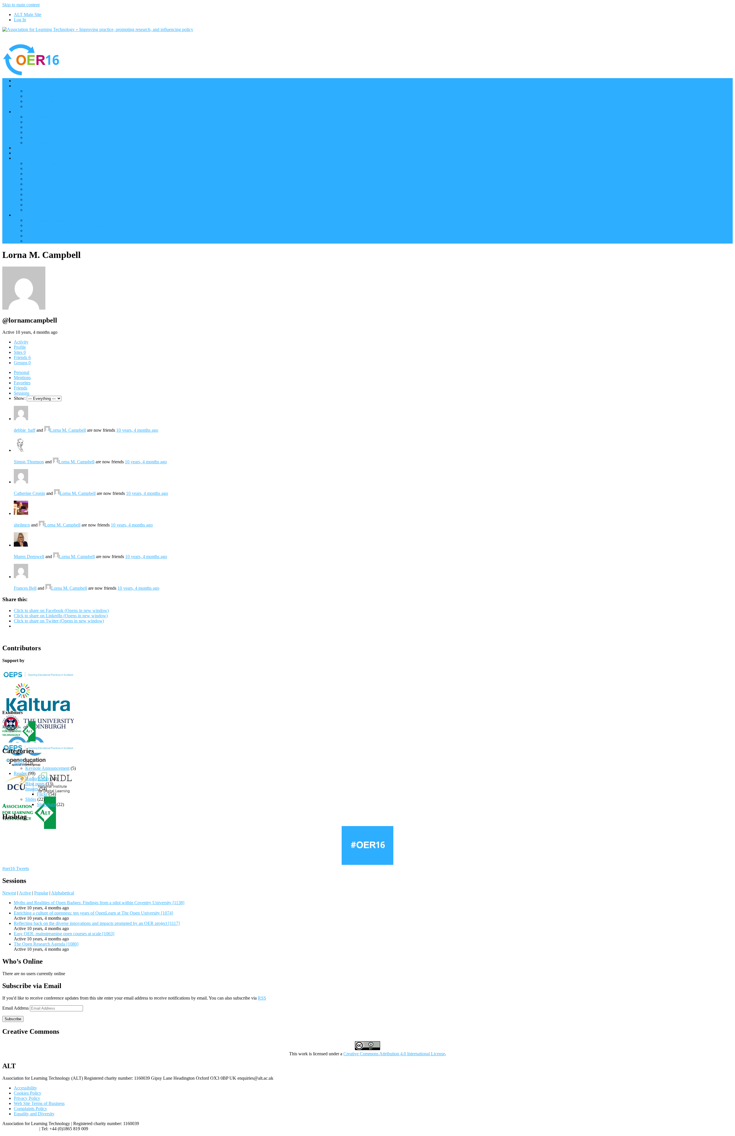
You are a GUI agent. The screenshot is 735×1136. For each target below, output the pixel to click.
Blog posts (35, 783)
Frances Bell (25, 588)
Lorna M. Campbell (68, 430)
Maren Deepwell (29, 556)
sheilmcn (22, 524)
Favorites (22, 382)
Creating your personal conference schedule (65, 225)
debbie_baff (24, 430)
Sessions (21, 393)
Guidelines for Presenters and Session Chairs (65, 235)
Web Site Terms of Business (39, 1103)
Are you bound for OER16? (50, 127)
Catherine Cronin (29, 493)
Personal (21, 372)
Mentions (22, 377)
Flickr (42, 794)
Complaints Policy (30, 1108)
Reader (20, 773)
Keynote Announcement (47, 768)
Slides (30, 799)
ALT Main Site (27, 14)
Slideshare (46, 804)
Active (25, 892)
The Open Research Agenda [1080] (46, 944)
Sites (20, 352)
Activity (21, 342)
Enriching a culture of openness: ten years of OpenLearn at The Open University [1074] (93, 913)
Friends (22, 357)
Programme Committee (46, 178)
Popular (41, 892)
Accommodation (40, 204)
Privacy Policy (27, 1098)
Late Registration (40, 240)
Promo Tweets (38, 142)
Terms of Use (37, 194)
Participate (23, 111)
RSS (262, 998)
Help (18, 215)
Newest (9, 892)
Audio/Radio (37, 778)
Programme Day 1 (42, 96)
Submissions (36, 199)
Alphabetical (62, 892)
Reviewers (35, 184)
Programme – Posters (44, 106)
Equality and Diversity (34, 1113)
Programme (24, 85)
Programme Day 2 (42, 101)
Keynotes (33, 90)
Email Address (16, 1008)
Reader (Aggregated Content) (52, 132)
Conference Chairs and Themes (53, 163)
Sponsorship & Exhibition (48, 173)
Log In (20, 19)
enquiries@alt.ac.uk (20, 1128)
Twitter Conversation (44, 137)
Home (19, 80)
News (19, 763)
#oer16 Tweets (15, 868)
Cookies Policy (27, 1093)
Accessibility (25, 1087)
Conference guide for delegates (53, 230)
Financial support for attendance (54, 209)
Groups (22, 362)
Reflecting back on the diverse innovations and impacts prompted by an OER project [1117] (97, 923)
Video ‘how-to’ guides (45, 220)
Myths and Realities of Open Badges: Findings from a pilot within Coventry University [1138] (99, 902)
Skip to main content (21, 4)
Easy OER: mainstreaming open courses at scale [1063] (64, 933)
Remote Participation (44, 121)
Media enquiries (39, 168)
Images (31, 788)
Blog (18, 153)
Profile (20, 347)
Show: (20, 398)
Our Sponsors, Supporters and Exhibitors (51, 147)
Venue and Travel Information (52, 189)
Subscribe (13, 1019)
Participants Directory (45, 116)
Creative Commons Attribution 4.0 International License (394, 1053)
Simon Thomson (29, 461)
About (19, 158)
